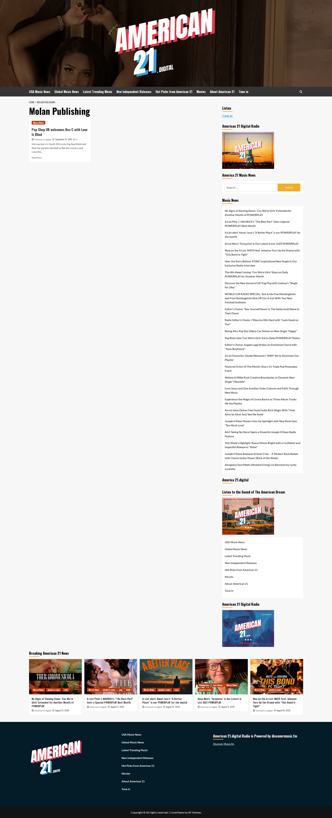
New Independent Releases (134, 91)
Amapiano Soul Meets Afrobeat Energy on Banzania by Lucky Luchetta (261, 466)
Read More (37, 157)
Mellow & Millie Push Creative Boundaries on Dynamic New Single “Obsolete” (260, 379)
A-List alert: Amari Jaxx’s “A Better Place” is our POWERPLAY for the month (263, 234)
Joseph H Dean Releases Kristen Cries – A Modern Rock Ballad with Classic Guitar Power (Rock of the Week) (261, 456)
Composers (204, 685)
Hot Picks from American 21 (174, 91)
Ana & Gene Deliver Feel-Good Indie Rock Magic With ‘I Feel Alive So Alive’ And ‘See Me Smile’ (260, 412)
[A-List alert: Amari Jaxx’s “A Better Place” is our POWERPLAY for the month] (166, 676)
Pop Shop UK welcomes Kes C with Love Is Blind (59, 132)
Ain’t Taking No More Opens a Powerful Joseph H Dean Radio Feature (260, 434)
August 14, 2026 (173, 706)
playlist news (54, 689)
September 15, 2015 (63, 139)
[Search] (301, 92)
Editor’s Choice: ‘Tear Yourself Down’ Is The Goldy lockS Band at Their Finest (262, 311)
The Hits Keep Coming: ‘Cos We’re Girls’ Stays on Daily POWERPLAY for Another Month (256, 274)
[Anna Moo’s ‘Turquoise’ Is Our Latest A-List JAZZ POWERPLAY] (221, 676)
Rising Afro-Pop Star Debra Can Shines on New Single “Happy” (261, 331)
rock (66, 689)
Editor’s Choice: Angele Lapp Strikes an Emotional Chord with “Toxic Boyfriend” (261, 346)
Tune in (243, 91)
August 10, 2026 (283, 710)
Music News (38, 122)
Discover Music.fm (223, 743)
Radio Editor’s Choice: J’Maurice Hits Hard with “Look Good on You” (261, 322)
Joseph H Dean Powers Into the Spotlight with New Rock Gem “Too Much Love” (261, 423)
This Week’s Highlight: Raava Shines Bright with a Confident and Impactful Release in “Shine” (262, 445)
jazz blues (218, 685)
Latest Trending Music (97, 91)
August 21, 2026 (62, 710)
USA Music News (39, 91)
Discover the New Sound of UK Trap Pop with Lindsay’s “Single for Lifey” (261, 285)
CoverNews (177, 812)
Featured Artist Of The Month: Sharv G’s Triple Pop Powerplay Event (261, 368)
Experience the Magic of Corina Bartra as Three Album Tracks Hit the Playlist (261, 401)
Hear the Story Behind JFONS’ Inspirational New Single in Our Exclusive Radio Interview (261, 263)
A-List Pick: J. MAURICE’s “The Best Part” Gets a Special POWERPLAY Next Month (257, 223)
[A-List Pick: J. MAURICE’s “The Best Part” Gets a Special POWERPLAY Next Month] (110, 676)
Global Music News (66, 91)
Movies (201, 91)
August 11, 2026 (227, 706)
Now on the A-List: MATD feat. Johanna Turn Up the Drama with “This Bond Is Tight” (262, 252)
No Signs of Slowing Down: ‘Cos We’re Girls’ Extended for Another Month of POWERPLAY (258, 212)
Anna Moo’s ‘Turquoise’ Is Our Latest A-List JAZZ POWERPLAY (262, 243)
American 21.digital (42, 139)
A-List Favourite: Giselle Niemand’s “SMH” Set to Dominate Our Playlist (262, 357)
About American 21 (222, 91)
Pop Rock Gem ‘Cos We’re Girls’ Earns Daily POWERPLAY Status (262, 338)
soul (176, 689)
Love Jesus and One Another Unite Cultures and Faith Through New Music (262, 390)
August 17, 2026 (117, 706)
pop (120, 689)
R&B (128, 689)
